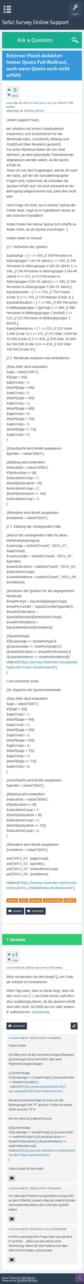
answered (11, 967)
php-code (35, 900)
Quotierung (40, 1012)
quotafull (70, 900)
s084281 (62, 102)
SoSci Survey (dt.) (43, 102)
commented (15, 1038)
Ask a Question (35, 40)
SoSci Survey (41, 967)
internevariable (53, 900)
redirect (12, 900)
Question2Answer (27, 1280)
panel (23, 900)
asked (9, 102)
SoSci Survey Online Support (35, 22)
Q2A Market (28, 1277)
